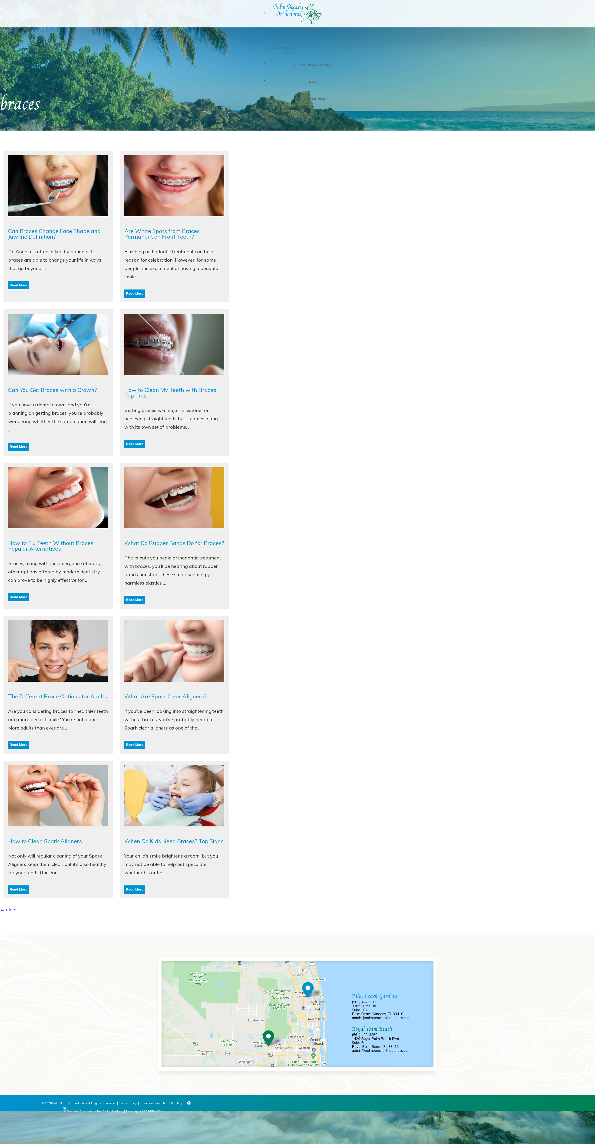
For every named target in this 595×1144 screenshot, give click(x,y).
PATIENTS (312, 31)
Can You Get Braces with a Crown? (52, 389)
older (8, 909)
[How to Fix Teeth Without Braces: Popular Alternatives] (58, 536)
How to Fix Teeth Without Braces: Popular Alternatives (51, 545)
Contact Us (312, 116)
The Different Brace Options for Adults (57, 696)
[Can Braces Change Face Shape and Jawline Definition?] (58, 224)
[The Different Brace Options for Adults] (58, 689)
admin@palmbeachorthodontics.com (381, 1018)
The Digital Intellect (110, 1111)
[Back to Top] (189, 1103)
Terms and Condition (154, 1103)
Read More (18, 285)
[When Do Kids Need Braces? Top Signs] (174, 834)
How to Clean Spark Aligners (45, 841)
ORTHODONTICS (282, 48)
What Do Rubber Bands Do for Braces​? (174, 542)
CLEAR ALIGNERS (312, 99)
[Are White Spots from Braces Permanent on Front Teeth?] (174, 224)
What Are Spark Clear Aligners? (165, 696)
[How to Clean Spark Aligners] (58, 834)
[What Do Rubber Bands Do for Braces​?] (174, 536)
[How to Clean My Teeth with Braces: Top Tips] (174, 383)
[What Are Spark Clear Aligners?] (174, 689)
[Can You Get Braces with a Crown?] (58, 383)
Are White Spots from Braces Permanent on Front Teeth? (162, 233)
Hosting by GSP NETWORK (144, 1111)
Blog (312, 82)
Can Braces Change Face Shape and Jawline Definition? (54, 233)
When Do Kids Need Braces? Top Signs (174, 841)
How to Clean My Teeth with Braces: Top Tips (171, 392)
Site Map (177, 1103)
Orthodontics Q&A (312, 65)
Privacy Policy (128, 1103)
